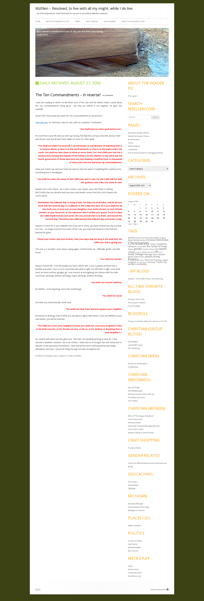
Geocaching (133, 485)
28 (135, 221)
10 (152, 211)
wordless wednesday (137, 264)
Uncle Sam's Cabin (135, 429)
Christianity (138, 243)
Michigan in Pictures (136, 510)
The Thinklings (134, 348)
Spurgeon (143, 262)
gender (138, 249)
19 (164, 214)
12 (164, 211)
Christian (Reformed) (157, 239)
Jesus (150, 252)
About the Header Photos (57, 21)
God (156, 249)
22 (141, 218)
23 (146, 218)
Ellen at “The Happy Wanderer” (141, 416)
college (153, 244)
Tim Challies (133, 401)
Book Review (134, 240)
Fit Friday (162, 246)
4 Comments (107, 95)
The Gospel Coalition (136, 302)
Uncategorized (50, 356)
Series (77, 21)
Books (142, 240)
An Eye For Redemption (137, 363)
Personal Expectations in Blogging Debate (145, 152)
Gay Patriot (132, 544)
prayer (141, 260)
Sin (138, 262)
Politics (133, 259)
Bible (157, 237)
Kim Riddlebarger (135, 391)
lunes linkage (136, 254)
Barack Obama (148, 238)
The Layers (132, 96)
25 (158, 218)
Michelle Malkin (134, 547)
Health (163, 249)
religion (165, 260)
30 (146, 221)
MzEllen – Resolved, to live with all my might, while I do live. (84, 8)
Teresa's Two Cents (136, 299)
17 (152, 214)
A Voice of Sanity (135, 540)
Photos (141, 257)
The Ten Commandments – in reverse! (68, 94)
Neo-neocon (133, 550)
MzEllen (78, 356)
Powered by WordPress (158, 589)
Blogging (162, 238)
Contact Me (132, 149)
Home (37, 21)
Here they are (41, 122)
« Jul (130, 224)
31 (152, 221)
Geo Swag (132, 481)
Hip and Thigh (133, 387)
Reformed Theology (153, 260)
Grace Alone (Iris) (135, 419)
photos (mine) (152, 256)
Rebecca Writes (134, 422)
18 (158, 214)
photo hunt (133, 256)
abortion (132, 237)
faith (148, 246)
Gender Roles (148, 249)
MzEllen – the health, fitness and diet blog (145, 278)
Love (161, 252)
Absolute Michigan (135, 503)
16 (146, 214)
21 (135, 218)
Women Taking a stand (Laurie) (141, 432)
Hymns (145, 252)
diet (144, 246)
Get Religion (133, 341)
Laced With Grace (135, 345)
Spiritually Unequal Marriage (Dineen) (143, 426)
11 (158, 211)
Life (155, 252)
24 (152, 218)
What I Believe (92, 21)
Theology (151, 262)
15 (141, 214)
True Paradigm (134, 306)
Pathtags (131, 488)
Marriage (148, 254)
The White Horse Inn (136, 397)
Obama (161, 254)
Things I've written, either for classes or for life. (147, 321)
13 (129, 214)
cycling (139, 247)
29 (141, 221)
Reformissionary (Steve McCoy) (141, 394)
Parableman (133, 367)
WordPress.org (134, 576)
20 (129, 218)
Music (155, 254)
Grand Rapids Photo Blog (138, 507)
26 (164, 218)
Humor (139, 252)
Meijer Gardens (134, 525)
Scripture (132, 262)
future (130, 249)
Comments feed (134, 572)
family (154, 246)
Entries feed (133, 569)
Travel (159, 262)
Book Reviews (110, 21)
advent (139, 238)
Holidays (132, 252)
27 (129, 221)
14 (135, 214)
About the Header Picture (133, 21)
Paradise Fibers (134, 448)
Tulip (165, 262)
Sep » (135, 224)
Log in (130, 566)
